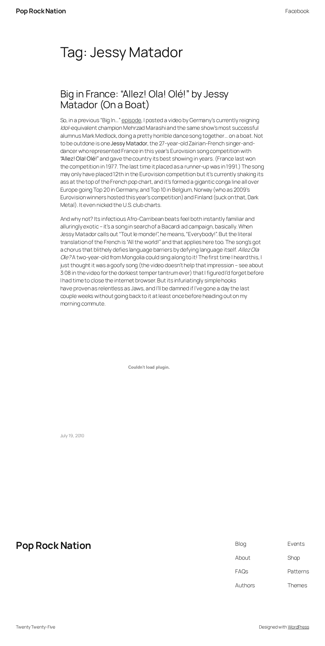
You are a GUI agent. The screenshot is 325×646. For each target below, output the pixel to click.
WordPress (298, 627)
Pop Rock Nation (41, 10)
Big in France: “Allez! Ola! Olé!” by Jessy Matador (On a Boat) (144, 99)
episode (131, 120)
